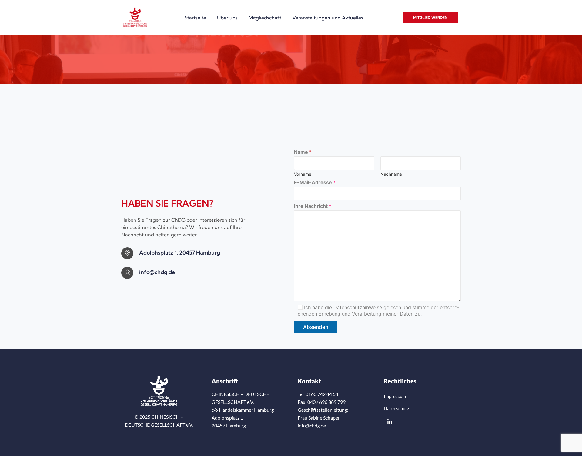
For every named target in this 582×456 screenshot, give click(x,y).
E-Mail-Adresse (315, 182)
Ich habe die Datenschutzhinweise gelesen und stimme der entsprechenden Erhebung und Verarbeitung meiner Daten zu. (378, 310)
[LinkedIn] (390, 422)
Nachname (391, 174)
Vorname (302, 174)
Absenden (315, 327)
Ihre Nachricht (312, 206)
